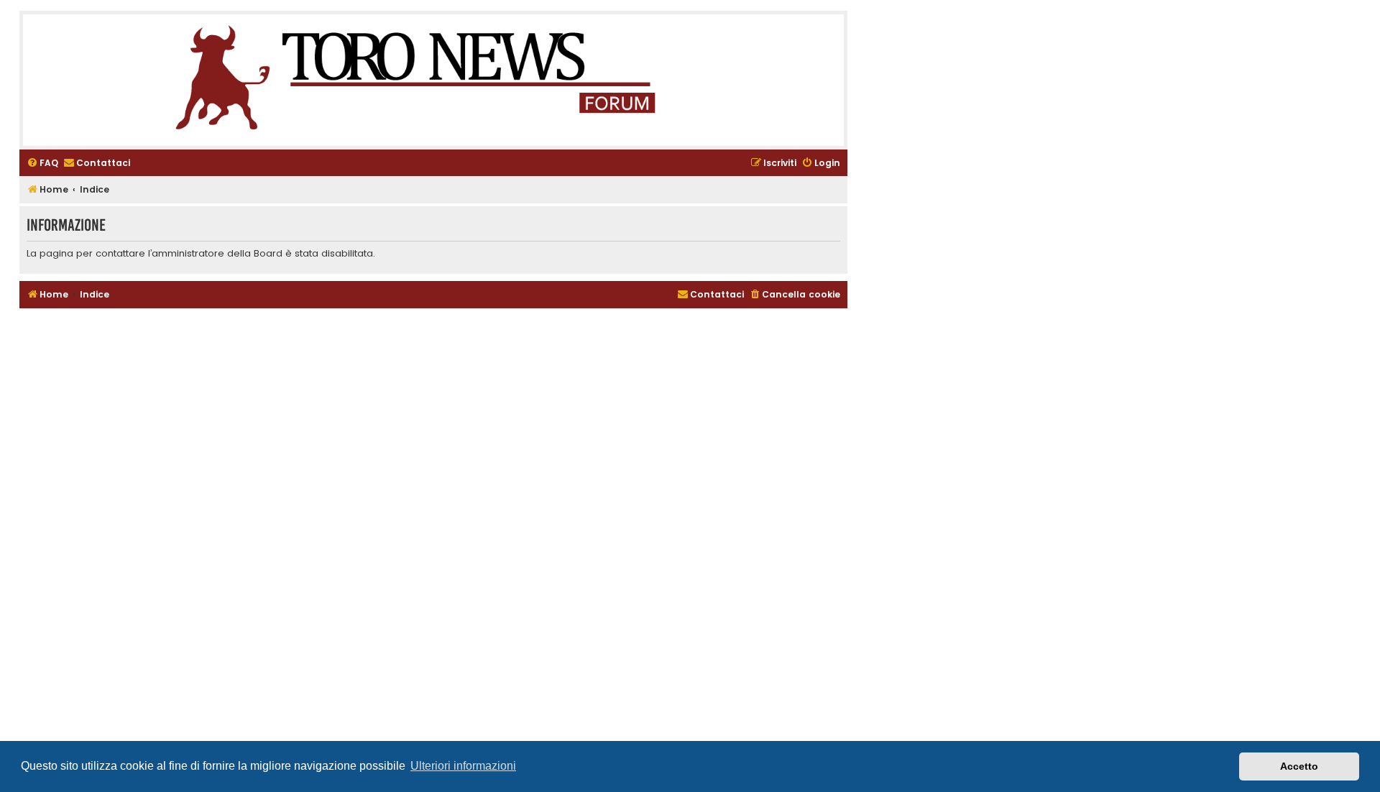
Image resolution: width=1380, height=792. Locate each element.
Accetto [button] (1299, 766)
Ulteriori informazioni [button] (463, 766)
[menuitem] (42, 163)
